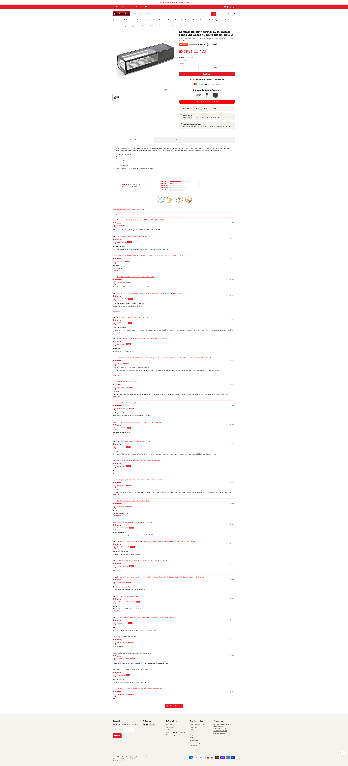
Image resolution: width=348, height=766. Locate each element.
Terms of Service (146, 757)
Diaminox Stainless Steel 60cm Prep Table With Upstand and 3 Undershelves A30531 (145, 617)
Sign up (117, 736)
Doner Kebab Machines (197, 724)
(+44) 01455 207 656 (220, 731)
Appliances (117, 20)
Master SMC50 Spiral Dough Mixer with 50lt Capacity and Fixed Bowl (140, 689)
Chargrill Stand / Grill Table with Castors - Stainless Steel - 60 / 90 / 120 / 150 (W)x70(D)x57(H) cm (150, 293)
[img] (131, 184)
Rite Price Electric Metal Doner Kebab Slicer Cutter (133, 501)
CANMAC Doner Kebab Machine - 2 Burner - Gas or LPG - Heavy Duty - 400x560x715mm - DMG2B (150, 256)
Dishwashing (141, 20)
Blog (128, 7)
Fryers (191, 730)
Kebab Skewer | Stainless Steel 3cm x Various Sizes (134, 236)
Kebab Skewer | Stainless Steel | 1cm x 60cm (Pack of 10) (136, 277)
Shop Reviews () (138, 210)
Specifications (175, 140)
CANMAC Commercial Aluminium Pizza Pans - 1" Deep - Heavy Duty (139, 422)
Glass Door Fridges (195, 743)
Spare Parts (185, 20)
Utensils (152, 20)
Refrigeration (128, 20)
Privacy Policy (116, 757)
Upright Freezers (195, 735)
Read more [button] (117, 270)
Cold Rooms (193, 745)
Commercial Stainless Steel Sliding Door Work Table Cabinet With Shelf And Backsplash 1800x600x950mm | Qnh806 (156, 541)
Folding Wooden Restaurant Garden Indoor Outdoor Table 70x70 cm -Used (141, 480)
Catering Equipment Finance (158, 7)
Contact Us (122, 7)
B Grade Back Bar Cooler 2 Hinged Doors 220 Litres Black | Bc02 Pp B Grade (142, 220)
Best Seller (228, 20)
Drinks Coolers (194, 740)
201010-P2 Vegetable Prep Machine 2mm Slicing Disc (135, 441)
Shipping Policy (135, 757)
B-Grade (194, 20)
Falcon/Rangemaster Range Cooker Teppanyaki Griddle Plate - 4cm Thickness (142, 339)
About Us (115, 7)
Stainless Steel (173, 20)
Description (133, 140)
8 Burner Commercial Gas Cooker (128, 596)
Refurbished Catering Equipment (211, 20)
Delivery (215, 140)
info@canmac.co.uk (219, 733)
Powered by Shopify (118, 761)
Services (162, 20)
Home (115, 26)
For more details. (228, 127)
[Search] (213, 14)
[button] (164, 181)
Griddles (192, 737)
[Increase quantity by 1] (194, 67)
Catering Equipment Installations (140, 7)
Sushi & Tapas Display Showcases (129, 26)
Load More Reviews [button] (174, 706)
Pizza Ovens (193, 727)
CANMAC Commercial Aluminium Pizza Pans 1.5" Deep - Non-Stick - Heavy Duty (143, 561)
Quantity (181, 63)
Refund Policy (125, 757)
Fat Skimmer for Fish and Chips (127, 382)
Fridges (192, 732)
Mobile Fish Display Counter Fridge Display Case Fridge (135, 522)
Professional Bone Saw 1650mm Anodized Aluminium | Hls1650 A (139, 461)
